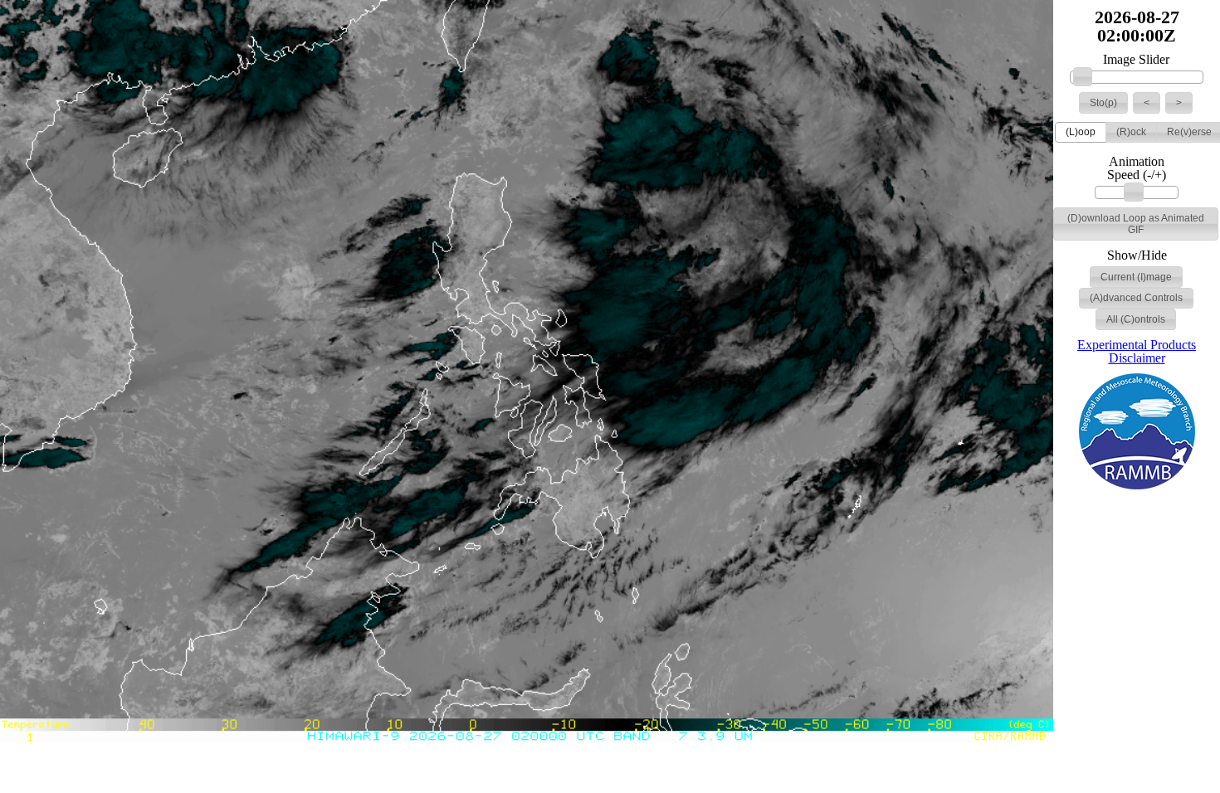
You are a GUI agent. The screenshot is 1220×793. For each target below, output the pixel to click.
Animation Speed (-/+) (1136, 168)
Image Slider (1136, 59)
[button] (1103, 103)
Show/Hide (1137, 255)
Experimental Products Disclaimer (1136, 351)
